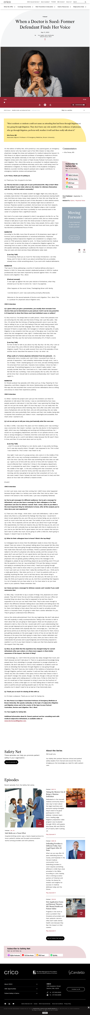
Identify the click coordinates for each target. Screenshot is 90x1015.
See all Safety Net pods (54, 938)
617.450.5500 (56, 992)
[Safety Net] (72, 174)
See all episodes (11, 762)
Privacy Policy (67, 1003)
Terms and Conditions (57, 1003)
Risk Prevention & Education (45, 6)
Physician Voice (80, 200)
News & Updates (45, 1)
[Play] (45, 105)
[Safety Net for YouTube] (72, 178)
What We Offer (9, 6)
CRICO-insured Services (33, 1)
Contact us (75, 989)
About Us (68, 1)
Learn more (73, 237)
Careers (35, 1003)
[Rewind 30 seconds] (39, 105)
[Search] (85, 2)
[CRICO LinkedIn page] (9, 1004)
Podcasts (53, 1)
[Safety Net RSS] (72, 182)
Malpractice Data (78, 6)
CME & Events (60, 1)
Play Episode (50, 834)
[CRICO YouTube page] (13, 1004)
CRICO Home (7, 110)
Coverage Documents (24, 6)
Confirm (45, 1012)
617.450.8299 (56, 995)
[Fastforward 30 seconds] (50, 105)
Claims (72, 200)
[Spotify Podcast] (72, 186)
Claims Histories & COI (26, 1003)
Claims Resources (63, 6)
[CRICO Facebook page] (5, 1004)
